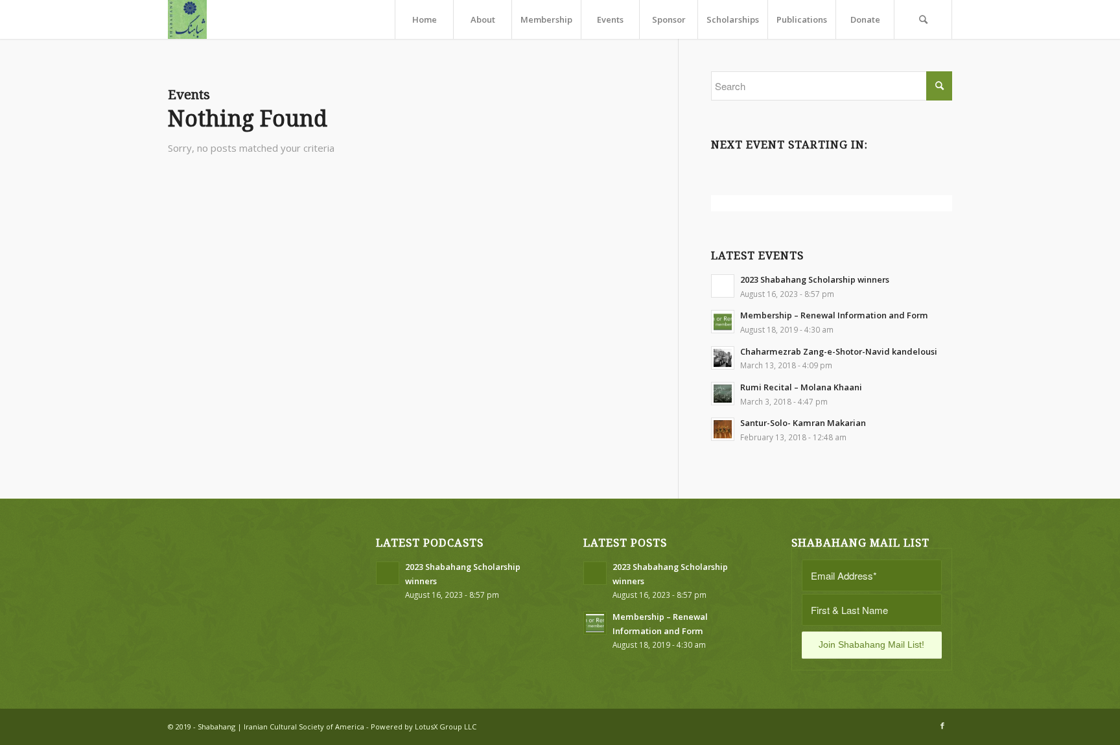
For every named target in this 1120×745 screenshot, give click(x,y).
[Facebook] (942, 725)
